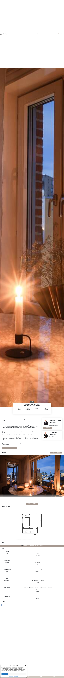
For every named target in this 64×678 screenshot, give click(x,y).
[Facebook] (59, 34)
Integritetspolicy (11, 676)
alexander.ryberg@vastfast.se (53, 425)
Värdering (48, 427)
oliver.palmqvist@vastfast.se (53, 437)
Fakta (40, 676)
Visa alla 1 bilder (56, 452)
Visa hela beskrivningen (9, 447)
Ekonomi (37, 545)
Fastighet (26, 545)
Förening (32, 545)
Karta (53, 676)
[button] (25, 665)
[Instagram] (61, 34)
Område (41, 545)
